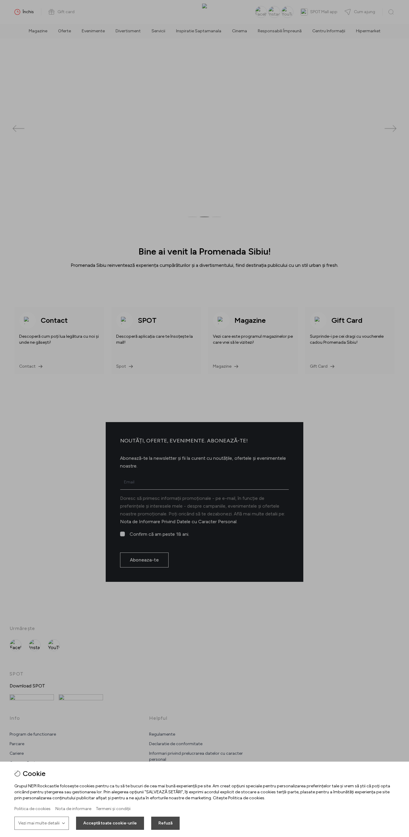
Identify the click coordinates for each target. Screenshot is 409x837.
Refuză (165, 823)
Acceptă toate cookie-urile (110, 823)
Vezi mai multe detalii (39, 823)
